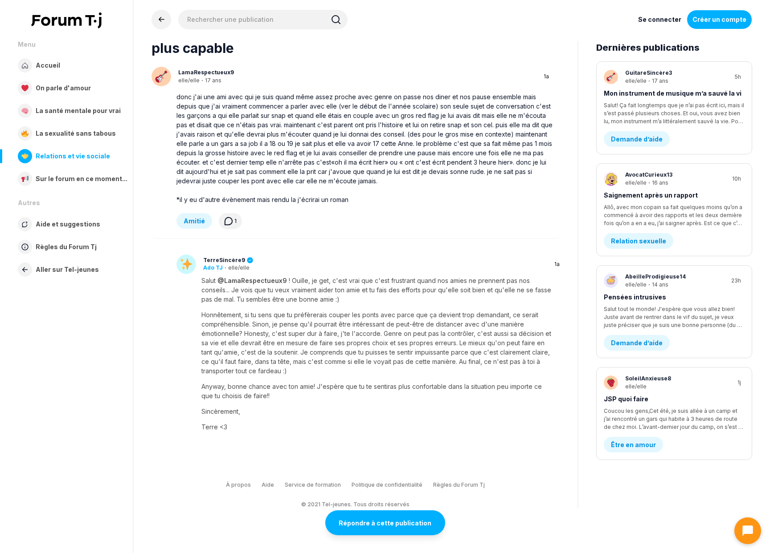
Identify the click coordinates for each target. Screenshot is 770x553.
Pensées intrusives (635, 297)
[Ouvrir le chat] (747, 530)
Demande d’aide (637, 139)
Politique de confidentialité (387, 484)
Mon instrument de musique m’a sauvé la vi (672, 93)
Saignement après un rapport (651, 195)
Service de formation (313, 484)
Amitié (194, 221)
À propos (238, 484)
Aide (268, 484)
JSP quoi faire (626, 399)
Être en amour (633, 444)
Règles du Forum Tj (459, 484)
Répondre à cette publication (385, 523)
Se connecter (659, 19)
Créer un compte (719, 19)
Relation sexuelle (638, 241)
